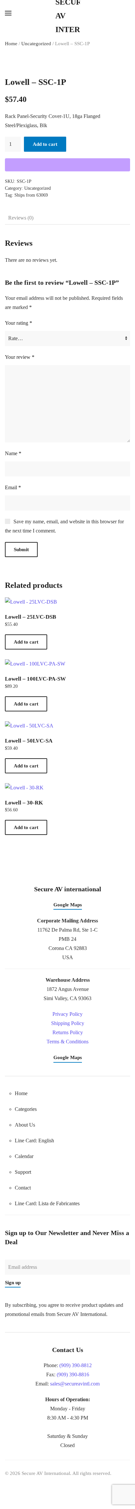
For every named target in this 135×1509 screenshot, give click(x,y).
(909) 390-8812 (75, 1365)
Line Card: (47, 1203)
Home (11, 43)
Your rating (18, 323)
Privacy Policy (67, 1014)
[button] (8, 13)
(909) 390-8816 (73, 1374)
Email (13, 487)
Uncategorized (36, 43)
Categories (26, 1109)
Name (13, 453)
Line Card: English (34, 1140)
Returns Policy (67, 1032)
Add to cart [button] (26, 642)
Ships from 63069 (31, 195)
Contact (23, 1187)
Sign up (13, 1282)
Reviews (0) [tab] (20, 218)
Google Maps (67, 904)
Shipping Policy (67, 1023)
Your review (19, 357)
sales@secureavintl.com (75, 1383)
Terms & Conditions (67, 1041)
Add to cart (45, 144)
